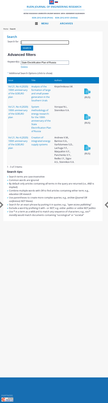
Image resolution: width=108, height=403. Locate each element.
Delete (24, 66)
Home (5, 29)
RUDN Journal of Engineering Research (54, 9)
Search (13, 29)
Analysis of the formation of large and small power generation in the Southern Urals (41, 93)
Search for (13, 41)
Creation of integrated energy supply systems (40, 141)
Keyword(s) (13, 61)
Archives (66, 23)
